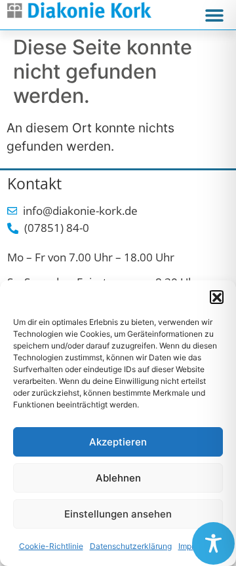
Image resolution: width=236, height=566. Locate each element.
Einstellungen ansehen (118, 514)
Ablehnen (118, 478)
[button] (216, 296)
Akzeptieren (118, 442)
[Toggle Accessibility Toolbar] (213, 543)
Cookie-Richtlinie (51, 546)
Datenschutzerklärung (131, 546)
